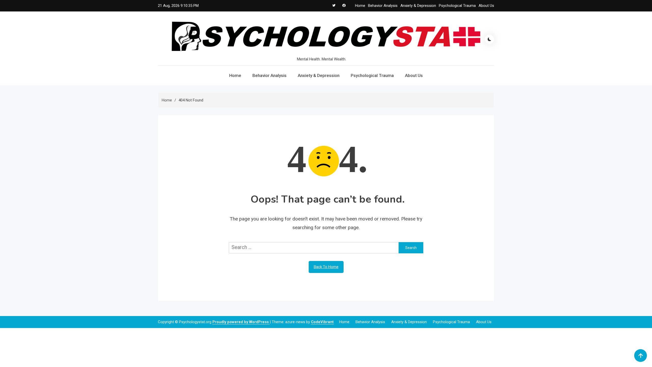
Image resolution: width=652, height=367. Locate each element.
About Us (486, 5)
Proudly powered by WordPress (241, 322)
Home (360, 5)
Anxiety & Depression (418, 5)
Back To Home (326, 267)
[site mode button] (489, 39)
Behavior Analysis (383, 5)
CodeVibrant (322, 322)
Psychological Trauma (457, 5)
